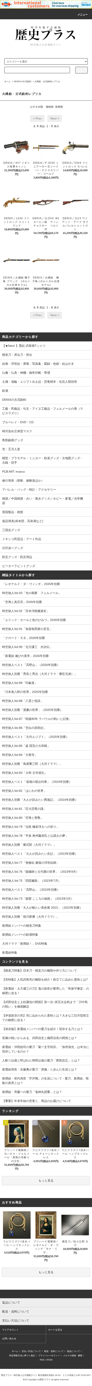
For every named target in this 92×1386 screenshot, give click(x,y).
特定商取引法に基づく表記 (22, 1355)
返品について (73, 1351)
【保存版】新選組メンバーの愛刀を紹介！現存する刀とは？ (42, 1029)
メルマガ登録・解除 (72, 1355)
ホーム (7, 81)
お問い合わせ (9, 1338)
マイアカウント (10, 1329)
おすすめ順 (36, 106)
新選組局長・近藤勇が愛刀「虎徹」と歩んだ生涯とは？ (39, 1069)
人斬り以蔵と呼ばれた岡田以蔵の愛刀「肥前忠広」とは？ (41, 1060)
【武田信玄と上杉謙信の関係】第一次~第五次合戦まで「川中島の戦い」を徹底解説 (45, 1004)
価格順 (49, 106)
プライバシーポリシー (49, 1355)
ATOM (49, 1360)
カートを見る (55, 1329)
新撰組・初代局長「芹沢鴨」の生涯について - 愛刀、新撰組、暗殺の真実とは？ (45, 1081)
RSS (42, 1360)
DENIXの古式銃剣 (22, 81)
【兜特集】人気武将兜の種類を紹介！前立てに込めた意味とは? (45, 979)
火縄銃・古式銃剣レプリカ (47, 81)
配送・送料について (54, 1351)
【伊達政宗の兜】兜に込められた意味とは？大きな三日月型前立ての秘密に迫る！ (45, 1018)
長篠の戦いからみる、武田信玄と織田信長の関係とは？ (39, 1038)
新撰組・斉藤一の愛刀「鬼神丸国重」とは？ (32, 1092)
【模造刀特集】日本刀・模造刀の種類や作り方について (39, 970)
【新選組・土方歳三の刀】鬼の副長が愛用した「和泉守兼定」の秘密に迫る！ (45, 991)
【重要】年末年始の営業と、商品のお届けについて (36, 1101)
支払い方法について (31, 1351)
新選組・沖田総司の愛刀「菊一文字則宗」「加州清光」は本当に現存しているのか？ (45, 1049)
